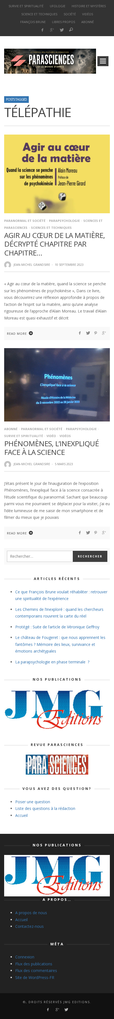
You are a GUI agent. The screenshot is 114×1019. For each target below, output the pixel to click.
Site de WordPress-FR (34, 977)
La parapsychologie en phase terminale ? (52, 662)
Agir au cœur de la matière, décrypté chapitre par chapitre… (54, 243)
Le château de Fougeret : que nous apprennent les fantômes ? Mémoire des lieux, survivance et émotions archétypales (60, 644)
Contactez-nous (29, 926)
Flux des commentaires (36, 970)
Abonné (10, 429)
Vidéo (51, 436)
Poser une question (32, 801)
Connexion (24, 957)
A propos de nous (31, 912)
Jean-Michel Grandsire (32, 264)
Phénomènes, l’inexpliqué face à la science (51, 447)
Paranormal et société (24, 221)
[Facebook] (42, 30)
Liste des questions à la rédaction (45, 808)
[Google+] (52, 30)
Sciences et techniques (51, 227)
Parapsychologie (64, 221)
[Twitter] (62, 30)
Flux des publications (33, 963)
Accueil (21, 815)
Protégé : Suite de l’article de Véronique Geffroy (57, 626)
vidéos (65, 436)
